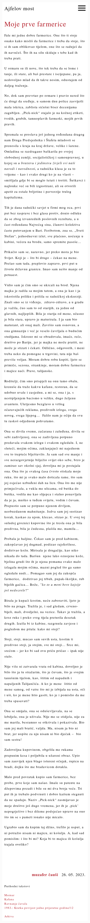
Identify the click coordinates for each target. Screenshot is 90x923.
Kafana (9, 899)
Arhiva (9, 916)
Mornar (9, 895)
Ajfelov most (19, 8)
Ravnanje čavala (15, 904)
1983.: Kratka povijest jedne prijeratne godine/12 (39, 908)
